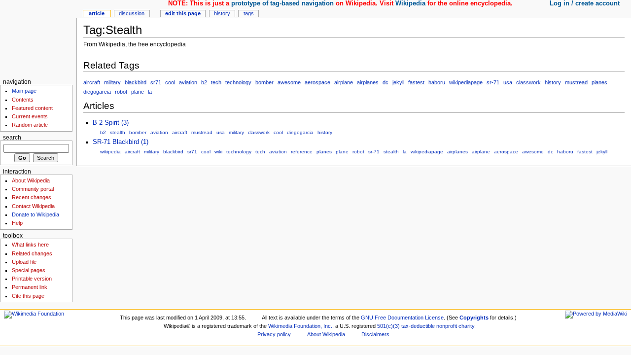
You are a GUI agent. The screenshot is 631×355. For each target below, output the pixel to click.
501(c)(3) (388, 326)
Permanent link (29, 287)
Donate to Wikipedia (35, 214)
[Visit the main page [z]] (38, 38)
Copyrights (474, 317)
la (150, 92)
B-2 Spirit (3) (111, 122)
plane (137, 92)
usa (507, 82)
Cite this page (28, 296)
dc (385, 82)
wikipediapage (466, 82)
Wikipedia (410, 3)
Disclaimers (375, 334)
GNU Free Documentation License (402, 317)
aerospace (317, 82)
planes (599, 82)
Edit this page (183, 13)
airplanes (368, 82)
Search (12, 138)
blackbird (135, 82)
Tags (249, 13)
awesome (289, 82)
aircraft (91, 82)
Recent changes (31, 197)
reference (302, 151)
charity (466, 326)
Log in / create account (585, 3)
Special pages (28, 270)
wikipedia (110, 151)
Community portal (33, 189)
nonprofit (446, 326)
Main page (24, 91)
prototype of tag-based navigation (282, 3)
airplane (343, 82)
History (222, 13)
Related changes (32, 253)
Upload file (24, 262)
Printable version (32, 279)
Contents (23, 100)
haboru (436, 82)
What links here (30, 245)
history (553, 82)
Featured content (32, 108)
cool (170, 82)
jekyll (398, 82)
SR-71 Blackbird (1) (120, 142)
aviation (188, 82)
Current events (30, 116)
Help (17, 223)
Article (97, 13)
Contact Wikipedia (33, 206)
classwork (528, 82)
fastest (416, 82)
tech (216, 82)
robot (121, 92)
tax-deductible (418, 326)
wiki (218, 151)
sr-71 (493, 82)
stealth (117, 132)
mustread (576, 82)
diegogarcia (97, 92)
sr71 (155, 82)
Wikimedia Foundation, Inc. (300, 326)
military (112, 82)
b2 (204, 82)
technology (238, 82)
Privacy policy (274, 334)
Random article (30, 125)
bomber (264, 82)
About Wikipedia (31, 180)
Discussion (131, 13)
